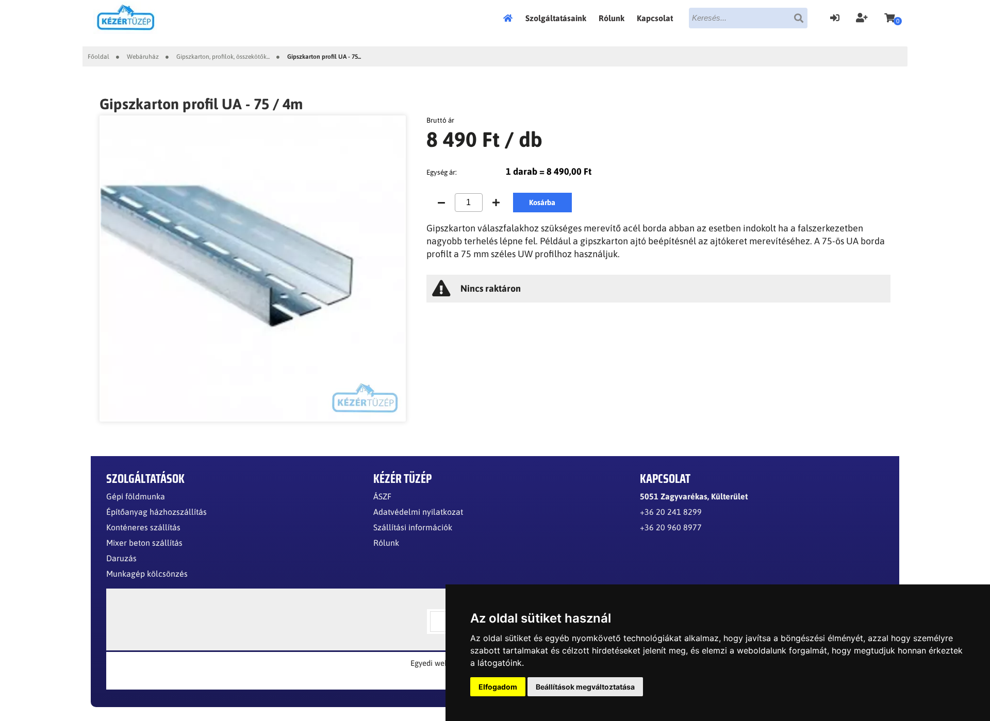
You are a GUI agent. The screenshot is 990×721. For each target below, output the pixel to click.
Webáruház (143, 56)
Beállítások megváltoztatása (585, 686)
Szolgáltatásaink (555, 18)
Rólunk (611, 18)
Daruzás (121, 558)
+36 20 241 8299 (671, 511)
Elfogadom (497, 686)
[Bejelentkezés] (835, 16)
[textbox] (748, 18)
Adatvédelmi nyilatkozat (418, 511)
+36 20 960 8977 (671, 527)
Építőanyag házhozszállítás (156, 511)
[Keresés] (798, 18)
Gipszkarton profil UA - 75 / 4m (201, 103)
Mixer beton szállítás (144, 542)
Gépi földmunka (135, 496)
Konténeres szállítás (143, 527)
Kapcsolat (655, 18)
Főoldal (511, 18)
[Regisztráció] (861, 16)
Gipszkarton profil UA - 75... (324, 56)
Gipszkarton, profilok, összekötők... (223, 56)
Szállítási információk (412, 527)
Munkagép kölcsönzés (147, 573)
